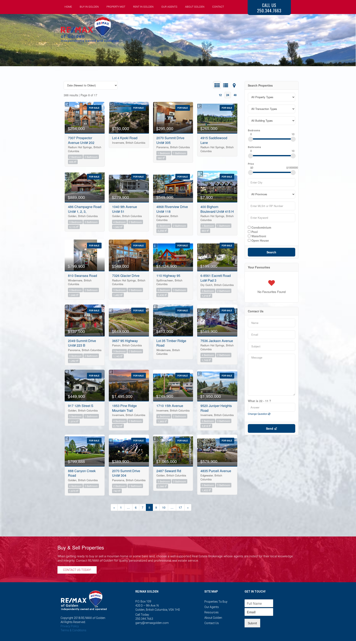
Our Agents (169, 6)
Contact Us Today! (77, 570)
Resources (211, 612)
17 (180, 507)
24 (227, 95)
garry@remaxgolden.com (152, 623)
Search (271, 252)
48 (235, 95)
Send (270, 428)
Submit (252, 623)
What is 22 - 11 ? (259, 400)
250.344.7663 (144, 618)
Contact (218, 6)
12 (220, 95)
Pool (254, 231)
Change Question (258, 413)
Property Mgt (116, 6)
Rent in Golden (143, 6)
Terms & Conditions (73, 630)
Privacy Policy (70, 626)
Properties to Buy (215, 601)
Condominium (261, 227)
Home (68, 6)
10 (163, 507)
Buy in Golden (89, 6)
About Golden (194, 6)
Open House (260, 240)
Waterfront (258, 236)
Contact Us (211, 623)
